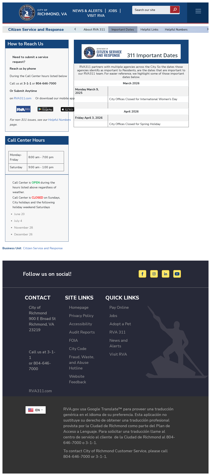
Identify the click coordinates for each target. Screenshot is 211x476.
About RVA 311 (94, 30)
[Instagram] (154, 274)
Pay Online (119, 307)
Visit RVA (118, 354)
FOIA (73, 340)
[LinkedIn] (166, 274)
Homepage (79, 307)
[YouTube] (177, 274)
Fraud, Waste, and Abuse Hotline (81, 362)
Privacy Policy (81, 315)
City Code (77, 348)
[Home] (34, 12)
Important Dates (123, 30)
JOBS (112, 11)
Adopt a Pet (120, 324)
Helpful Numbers (176, 30)
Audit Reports (82, 332)
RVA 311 (117, 332)
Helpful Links (149, 30)
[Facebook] (143, 274)
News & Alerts (87, 11)
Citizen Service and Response (36, 29)
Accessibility (80, 324)
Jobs (113, 315)
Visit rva (96, 15)
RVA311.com (22, 98)
